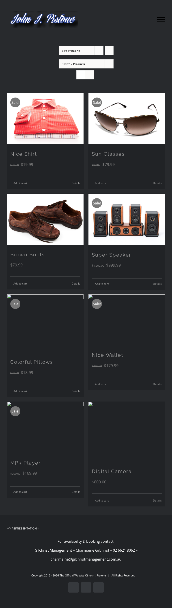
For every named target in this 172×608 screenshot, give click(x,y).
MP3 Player (25, 463)
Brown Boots (27, 254)
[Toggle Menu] (161, 19)
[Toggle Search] (146, 19)
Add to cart (20, 183)
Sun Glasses (108, 154)
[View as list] (89, 74)
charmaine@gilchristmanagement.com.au (86, 559)
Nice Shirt (23, 154)
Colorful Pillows (31, 362)
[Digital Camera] (126, 431)
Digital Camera (112, 471)
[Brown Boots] (45, 219)
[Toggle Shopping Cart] (132, 20)
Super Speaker (111, 255)
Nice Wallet (107, 355)
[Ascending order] (109, 50)
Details (75, 183)
